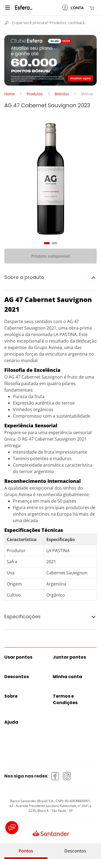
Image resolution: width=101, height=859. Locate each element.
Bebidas (62, 93)
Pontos (26, 851)
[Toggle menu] (7, 7)
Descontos (75, 851)
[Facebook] (55, 776)
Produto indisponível (50, 256)
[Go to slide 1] (47, 243)
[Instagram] (67, 776)
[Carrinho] (93, 7)
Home (9, 93)
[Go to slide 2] (54, 243)
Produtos (35, 93)
